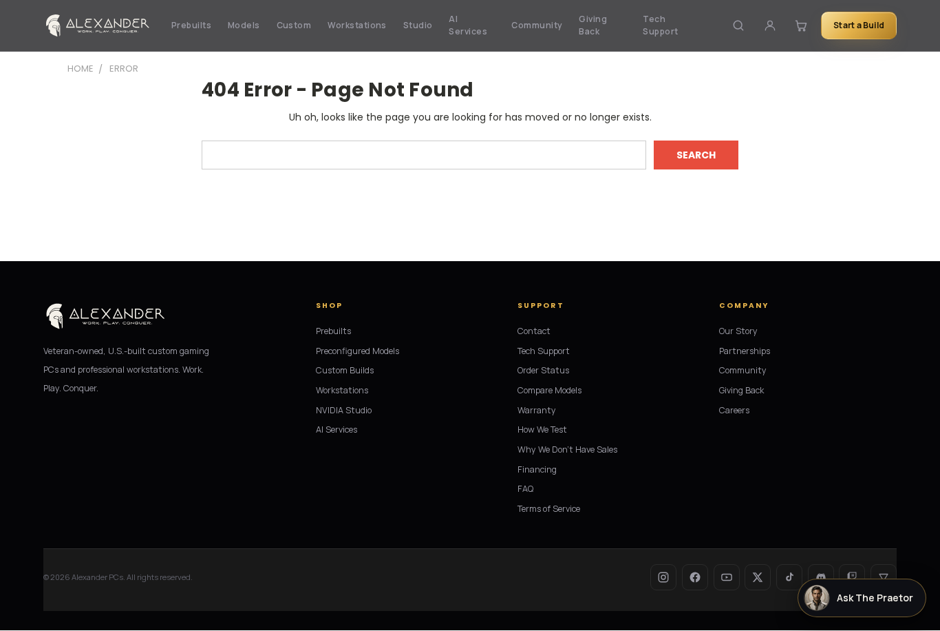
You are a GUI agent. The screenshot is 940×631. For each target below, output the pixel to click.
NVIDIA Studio (344, 410)
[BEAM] (883, 577)
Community (536, 25)
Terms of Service (548, 509)
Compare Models (549, 390)
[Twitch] (852, 577)
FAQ (525, 489)
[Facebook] (695, 577)
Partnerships (744, 351)
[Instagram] (663, 577)
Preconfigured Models (357, 351)
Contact (534, 331)
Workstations (357, 25)
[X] (758, 577)
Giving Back (593, 25)
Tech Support (660, 25)
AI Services (468, 25)
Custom (294, 25)
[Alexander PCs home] (97, 25)
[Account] (769, 25)
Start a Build (858, 25)
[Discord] (821, 577)
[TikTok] (789, 577)
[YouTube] (727, 577)
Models (244, 25)
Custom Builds (345, 370)
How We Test (542, 429)
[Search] (738, 25)
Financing (537, 469)
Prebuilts (191, 25)
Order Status (543, 370)
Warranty (536, 410)
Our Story (738, 331)
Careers (734, 410)
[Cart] (800, 25)
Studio (418, 25)
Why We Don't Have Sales (567, 449)
